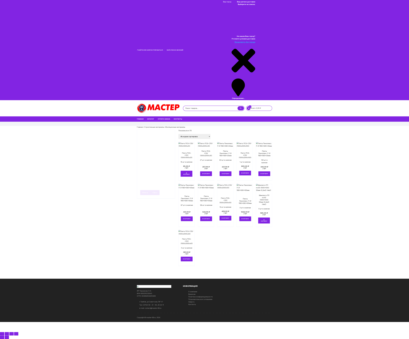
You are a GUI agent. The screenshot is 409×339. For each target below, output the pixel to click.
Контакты (178, 119)
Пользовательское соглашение (200, 299)
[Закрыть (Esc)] (16, 333)
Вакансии (191, 294)
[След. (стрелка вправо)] (7, 337)
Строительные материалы (154, 127)
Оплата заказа (164, 119)
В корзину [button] (186, 173)
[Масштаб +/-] (2, 333)
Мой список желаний (174, 50)
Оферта (191, 302)
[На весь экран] (7, 333)
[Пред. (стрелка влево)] (2, 337)
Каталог (150, 119)
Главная (140, 119)
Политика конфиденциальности (200, 297)
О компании (192, 292)
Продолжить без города (245, 42)
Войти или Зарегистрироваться (150, 50)
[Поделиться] (11, 333)
